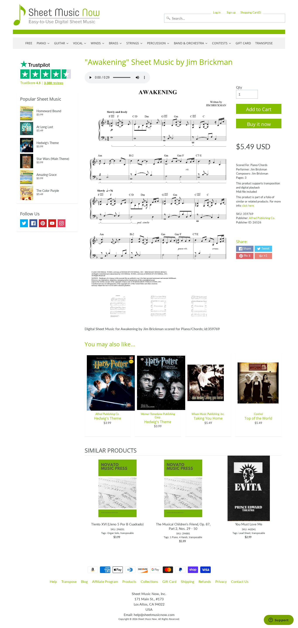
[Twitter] (24, 223)
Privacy (221, 581)
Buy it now (259, 124)
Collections (149, 581)
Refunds (205, 581)
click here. (248, 205)
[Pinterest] (43, 223)
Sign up (231, 12)
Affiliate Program (105, 581)
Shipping (187, 581)
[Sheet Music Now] (56, 14)
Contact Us (239, 581)
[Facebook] (33, 223)
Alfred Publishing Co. (262, 218)
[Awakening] (118, 306)
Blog (84, 581)
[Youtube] (52, 223)
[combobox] (224, 18)
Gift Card (169, 581)
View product (117, 493)
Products (129, 581)
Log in (217, 12)
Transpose (69, 581)
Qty (239, 87)
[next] (277, 502)
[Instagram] (61, 223)
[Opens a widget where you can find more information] (279, 620)
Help (53, 581)
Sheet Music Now (147, 619)
